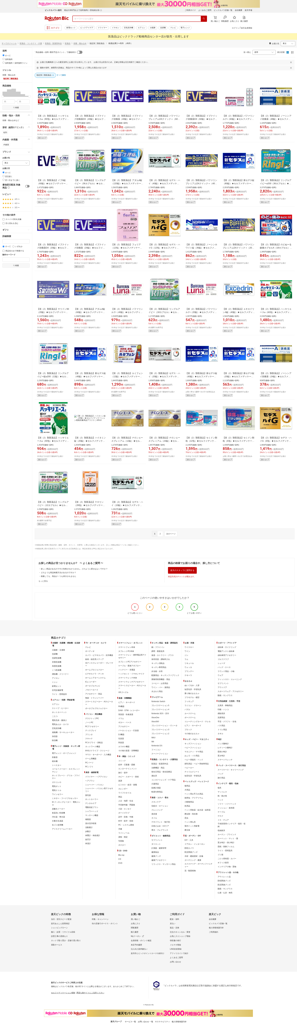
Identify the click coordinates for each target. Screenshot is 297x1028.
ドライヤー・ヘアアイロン (96, 777)
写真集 (121, 841)
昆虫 (186, 818)
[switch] (27, 186)
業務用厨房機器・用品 (160, 679)
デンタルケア (90, 803)
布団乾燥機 (56, 666)
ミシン (55, 682)
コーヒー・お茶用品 (159, 683)
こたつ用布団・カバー (227, 859)
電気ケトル (56, 790)
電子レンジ (185, 28)
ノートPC (89, 722)
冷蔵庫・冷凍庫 (58, 650)
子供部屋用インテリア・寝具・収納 (231, 825)
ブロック (188, 730)
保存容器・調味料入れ (160, 659)
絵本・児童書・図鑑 (126, 765)
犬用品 (187, 790)
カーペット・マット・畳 (228, 838)
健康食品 (155, 852)
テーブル (221, 812)
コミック (122, 761)
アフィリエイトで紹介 (179, 953)
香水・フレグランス (159, 830)
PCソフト (89, 767)
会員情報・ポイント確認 (141, 940)
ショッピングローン (59, 928)
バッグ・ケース (224, 667)
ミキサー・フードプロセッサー (65, 798)
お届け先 (6, 158)
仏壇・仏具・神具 (225, 893)
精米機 (55, 761)
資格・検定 (123, 837)
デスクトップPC (92, 718)
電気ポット (56, 786)
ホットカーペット (59, 712)
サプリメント (157, 840)
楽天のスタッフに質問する (182, 570)
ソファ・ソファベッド (227, 804)
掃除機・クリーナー (60, 674)
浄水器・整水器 (58, 817)
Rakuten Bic (57, 18)
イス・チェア (223, 820)
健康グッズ (156, 856)
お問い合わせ (175, 962)
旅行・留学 (123, 773)
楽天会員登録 (246, 28)
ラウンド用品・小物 (226, 671)
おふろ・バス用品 (192, 756)
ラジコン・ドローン (193, 705)
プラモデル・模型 (192, 697)
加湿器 (55, 736)
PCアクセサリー (92, 726)
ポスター (122, 845)
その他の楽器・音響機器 (128, 751)
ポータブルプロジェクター (96, 708)
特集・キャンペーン (100, 919)
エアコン (141, 28)
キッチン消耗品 (157, 663)
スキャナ (89, 738)
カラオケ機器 (123, 747)
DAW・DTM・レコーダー (129, 710)
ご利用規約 (213, 932)
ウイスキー (189, 647)
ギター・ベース (124, 722)
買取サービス (56, 945)
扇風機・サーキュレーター (63, 732)
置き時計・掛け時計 (226, 842)
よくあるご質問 (204, 10)
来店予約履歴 (136, 945)
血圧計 (88, 839)
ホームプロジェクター (94, 670)
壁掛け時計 (222, 752)
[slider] (2, 96)
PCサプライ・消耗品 (94, 742)
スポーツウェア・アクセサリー (231, 691)
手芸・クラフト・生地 (227, 721)
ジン (186, 655)
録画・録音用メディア (94, 659)
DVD (120, 863)
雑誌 (120, 797)
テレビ (173, 28)
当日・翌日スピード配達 (61, 919)
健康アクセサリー (158, 860)
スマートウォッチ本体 (127, 678)
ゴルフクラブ (223, 659)
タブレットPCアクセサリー (129, 662)
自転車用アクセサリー (227, 655)
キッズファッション (193, 744)
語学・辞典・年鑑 (125, 817)
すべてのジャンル (9, 43)
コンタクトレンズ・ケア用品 (163, 780)
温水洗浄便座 (90, 823)
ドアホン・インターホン (195, 844)
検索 (17, 107)
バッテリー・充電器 (126, 670)
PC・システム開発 (126, 825)
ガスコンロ (56, 782)
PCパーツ (89, 763)
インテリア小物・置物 (227, 867)
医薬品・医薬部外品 (53, 43)
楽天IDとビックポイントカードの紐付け (147, 953)
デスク (220, 816)
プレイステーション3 (160, 730)
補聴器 (88, 819)
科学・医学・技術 (125, 821)
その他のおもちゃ (192, 734)
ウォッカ (188, 667)
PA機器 (121, 706)
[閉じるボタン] (291, 62)
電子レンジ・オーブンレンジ (64, 753)
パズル (187, 709)
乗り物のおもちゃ (192, 693)
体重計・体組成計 (92, 835)
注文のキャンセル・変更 (180, 932)
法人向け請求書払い (139, 949)
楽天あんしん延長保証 (60, 923)
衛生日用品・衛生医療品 (161, 772)
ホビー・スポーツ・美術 (128, 777)
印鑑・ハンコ (223, 709)
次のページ (171, 534)
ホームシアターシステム (95, 678)
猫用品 (187, 786)
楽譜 (120, 781)
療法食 (187, 830)
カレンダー (123, 789)
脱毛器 (88, 795)
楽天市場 (248, 10)
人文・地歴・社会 (125, 801)
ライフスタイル (124, 793)
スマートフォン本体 (126, 647)
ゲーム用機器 (90, 759)
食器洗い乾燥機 (58, 813)
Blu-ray (121, 855)
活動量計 (89, 827)
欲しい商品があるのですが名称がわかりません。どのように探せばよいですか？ (74, 569)
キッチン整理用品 (158, 667)
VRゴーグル (123, 692)
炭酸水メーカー (58, 809)
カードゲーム (190, 713)
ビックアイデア (86, 28)
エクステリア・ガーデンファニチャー (198, 865)
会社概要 (238, 10)
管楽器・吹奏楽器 (125, 714)
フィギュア (189, 701)
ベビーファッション (193, 748)
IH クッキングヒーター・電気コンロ (66, 803)
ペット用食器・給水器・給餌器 (198, 810)
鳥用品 (187, 806)
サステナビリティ (162, 1022)
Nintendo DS (156, 746)
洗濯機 (163, 28)
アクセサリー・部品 (93, 694)
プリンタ (89, 734)
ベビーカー (189, 768)
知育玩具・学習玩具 (193, 689)
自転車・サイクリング (227, 647)
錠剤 (5, 132)
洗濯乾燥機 (56, 658)
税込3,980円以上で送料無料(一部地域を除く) (83, 10)
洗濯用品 (221, 717)
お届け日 (6, 168)
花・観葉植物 (190, 871)
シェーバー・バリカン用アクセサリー (99, 789)
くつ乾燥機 (56, 670)
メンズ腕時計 (223, 744)
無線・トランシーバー (94, 698)
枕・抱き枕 (222, 796)
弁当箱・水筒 (157, 671)
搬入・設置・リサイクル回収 (63, 932)
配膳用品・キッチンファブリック (165, 675)
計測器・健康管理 (158, 848)
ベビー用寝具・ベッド (194, 760)
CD (119, 859)
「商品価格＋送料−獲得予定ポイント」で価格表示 (55, 52)
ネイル (154, 818)
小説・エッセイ (124, 809)
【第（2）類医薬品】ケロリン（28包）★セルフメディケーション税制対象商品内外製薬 (89, 505)
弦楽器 (121, 738)
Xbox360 (155, 721)
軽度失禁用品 (157, 792)
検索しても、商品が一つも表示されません (58, 576)
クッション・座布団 (226, 808)
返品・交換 (174, 928)
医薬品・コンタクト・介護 (31, 43)
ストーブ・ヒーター (60, 708)
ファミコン (156, 750)
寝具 (219, 788)
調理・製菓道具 (157, 651)
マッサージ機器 (91, 815)
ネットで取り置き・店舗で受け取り (66, 940)
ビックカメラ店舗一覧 (223, 10)
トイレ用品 (222, 730)
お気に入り (135, 923)
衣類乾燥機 (56, 662)
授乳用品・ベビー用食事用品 (197, 764)
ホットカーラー (91, 799)
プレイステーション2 (160, 734)
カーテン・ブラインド (227, 834)
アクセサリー (123, 726)
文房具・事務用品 (225, 705)
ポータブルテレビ (92, 686)
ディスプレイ (90, 730)
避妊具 (154, 776)
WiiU (153, 738)
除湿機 (55, 740)
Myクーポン (136, 936)
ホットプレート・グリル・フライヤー (66, 776)
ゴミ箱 (220, 855)
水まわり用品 (157, 691)
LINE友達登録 (175, 949)
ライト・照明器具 (59, 694)
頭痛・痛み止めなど (10, 120)
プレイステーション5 (160, 705)
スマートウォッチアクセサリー (131, 682)
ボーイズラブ (123, 813)
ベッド (220, 800)
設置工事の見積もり (59, 936)
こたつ (55, 716)
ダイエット (156, 844)
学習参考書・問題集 (126, 805)
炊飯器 (55, 757)
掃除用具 (221, 713)
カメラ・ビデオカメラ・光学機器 (99, 655)
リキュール (189, 663)
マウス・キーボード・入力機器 (98, 755)
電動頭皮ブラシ (91, 807)
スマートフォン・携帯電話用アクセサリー (132, 656)
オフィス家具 (223, 863)
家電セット (71, 28)
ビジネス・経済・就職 (127, 785)
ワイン (187, 651)
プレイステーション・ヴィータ (164, 725)
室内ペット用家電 (192, 826)
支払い (172, 923)
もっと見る (43, 581)
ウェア (220, 675)
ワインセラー (57, 794)
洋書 (120, 829)
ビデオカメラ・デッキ (94, 674)
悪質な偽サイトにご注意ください (90, 993)
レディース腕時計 (225, 748)
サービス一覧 (130, 1022)
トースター (56, 765)
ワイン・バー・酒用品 (160, 687)
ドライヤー (102, 28)
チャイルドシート (192, 772)
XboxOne (155, 717)
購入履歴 (134, 932)
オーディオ (90, 651)
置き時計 (221, 756)
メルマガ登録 (175, 945)
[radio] (3, 55)
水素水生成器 (57, 821)
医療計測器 (156, 788)
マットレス (222, 792)
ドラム (121, 718)
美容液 (154, 814)
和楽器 (121, 742)
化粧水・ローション (159, 806)
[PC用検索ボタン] (204, 19)
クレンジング (157, 810)
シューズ (221, 663)
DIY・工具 (189, 840)
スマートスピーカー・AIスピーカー (99, 703)
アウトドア (222, 687)
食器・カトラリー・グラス (162, 655)
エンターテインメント (127, 769)
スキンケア (156, 802)
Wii (152, 742)
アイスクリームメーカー (62, 829)
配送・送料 (174, 919)
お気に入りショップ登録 (180, 936)
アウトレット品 (224, 877)
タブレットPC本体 (126, 651)
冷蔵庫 (152, 28)
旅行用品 (221, 778)
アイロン (55, 678)
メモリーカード (91, 690)
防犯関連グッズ (224, 881)
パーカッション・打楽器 (128, 730)
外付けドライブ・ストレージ (97, 751)
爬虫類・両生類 (191, 814)
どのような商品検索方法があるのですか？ (58, 572)
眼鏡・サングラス (225, 695)
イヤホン (115, 28)
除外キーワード (8, 255)
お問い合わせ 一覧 (145, 1022)
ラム (186, 659)
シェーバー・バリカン (94, 785)
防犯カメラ (189, 848)
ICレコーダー (90, 682)
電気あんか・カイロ (60, 724)
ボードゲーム (190, 717)
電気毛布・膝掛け (59, 720)
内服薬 (6, 145)
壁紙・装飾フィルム (226, 846)
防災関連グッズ (191, 852)
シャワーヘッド (91, 811)
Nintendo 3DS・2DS (160, 713)
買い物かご (135, 919)
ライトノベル (123, 833)
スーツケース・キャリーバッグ (231, 770)
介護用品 (155, 784)
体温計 (88, 843)
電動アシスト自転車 (226, 651)
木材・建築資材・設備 (194, 856)
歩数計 (88, 831)
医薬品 (67, 43)
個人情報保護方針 (216, 928)
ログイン (235, 28)
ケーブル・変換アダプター (129, 666)
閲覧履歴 (134, 928)
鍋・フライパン (157, 647)
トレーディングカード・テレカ (198, 721)
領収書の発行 (175, 940)
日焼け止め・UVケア (160, 826)
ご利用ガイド (190, 10)
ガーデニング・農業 (193, 860)
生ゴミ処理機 (57, 825)
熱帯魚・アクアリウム (194, 798)
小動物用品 (189, 802)
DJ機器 (121, 734)
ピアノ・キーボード (126, 702)
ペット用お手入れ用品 (194, 794)
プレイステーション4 (160, 709)
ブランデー (189, 671)
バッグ (220, 774)
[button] (4, 92)
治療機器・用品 (157, 768)
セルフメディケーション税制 (63, 993)
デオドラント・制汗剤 (160, 822)
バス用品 (221, 725)
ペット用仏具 (190, 822)
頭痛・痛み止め (79, 43)
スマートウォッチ (225, 760)
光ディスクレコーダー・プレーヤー (99, 664)
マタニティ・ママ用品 (194, 752)
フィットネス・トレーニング (230, 679)
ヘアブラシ (90, 781)
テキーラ (188, 675)
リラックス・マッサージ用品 (163, 864)
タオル (220, 734)
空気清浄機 (128, 28)
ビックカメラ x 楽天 (53, 10)
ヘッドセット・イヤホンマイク (131, 674)
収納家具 (221, 830)
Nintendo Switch (158, 701)
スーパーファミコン (159, 754)
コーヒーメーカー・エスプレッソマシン (66, 770)
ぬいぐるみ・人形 (192, 685)
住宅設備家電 (57, 690)
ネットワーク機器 (92, 747)
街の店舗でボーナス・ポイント (105, 923)
